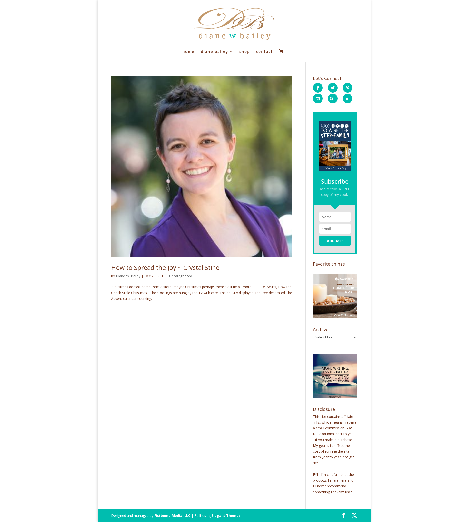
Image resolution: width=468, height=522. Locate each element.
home (188, 52)
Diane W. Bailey (128, 276)
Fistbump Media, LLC (172, 515)
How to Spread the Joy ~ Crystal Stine (165, 267)
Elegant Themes (226, 515)
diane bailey (214, 52)
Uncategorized (180, 276)
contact (264, 52)
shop (244, 52)
